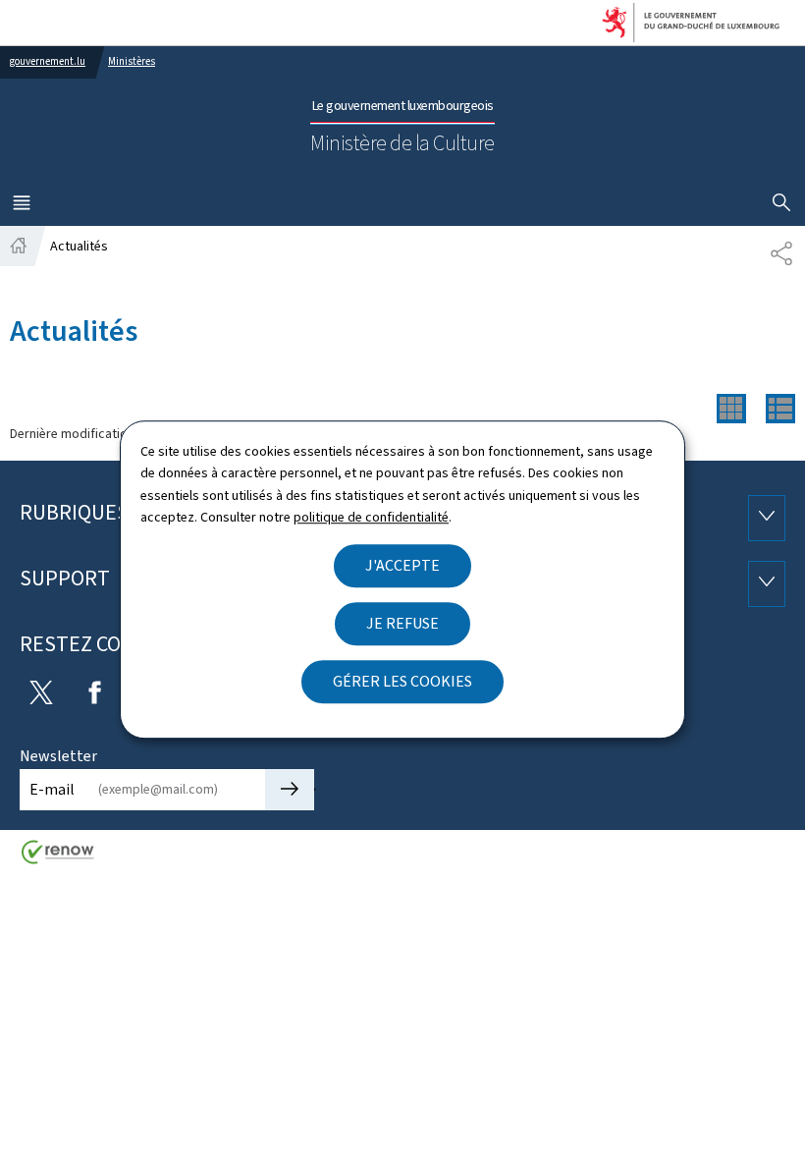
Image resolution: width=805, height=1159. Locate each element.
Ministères (131, 61)
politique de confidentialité (371, 517)
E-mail (52, 789)
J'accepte (402, 565)
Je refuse (402, 623)
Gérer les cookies (402, 681)
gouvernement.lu (47, 61)
